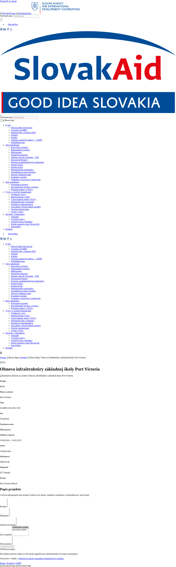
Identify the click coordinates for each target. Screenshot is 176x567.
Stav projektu (6, 534)
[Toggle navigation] (1, 115)
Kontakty (11, 563)
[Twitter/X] (11, 30)
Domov (3, 357)
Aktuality (15, 217)
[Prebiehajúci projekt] (20, 527)
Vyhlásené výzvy (18, 194)
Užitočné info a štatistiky (21, 222)
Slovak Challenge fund (21, 175)
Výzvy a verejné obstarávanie (18, 192)
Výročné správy (18, 219)
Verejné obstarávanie (20, 209)
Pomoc (3, 563)
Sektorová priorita (8, 525)
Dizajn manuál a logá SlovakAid (25, 224)
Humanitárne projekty (20, 150)
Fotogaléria (16, 226)
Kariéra (14, 137)
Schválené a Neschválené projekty (26, 207)
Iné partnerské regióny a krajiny (24, 187)
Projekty (23, 357)
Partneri (14, 135)
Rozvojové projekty (19, 147)
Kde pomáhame (12, 182)
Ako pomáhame (12, 145)
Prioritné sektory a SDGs (22, 189)
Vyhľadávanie (6, 16)
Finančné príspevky (19, 155)
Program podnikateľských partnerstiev (27, 162)
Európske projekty (19, 177)
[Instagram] (1, 30)
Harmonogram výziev (20, 197)
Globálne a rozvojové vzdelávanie (26, 179)
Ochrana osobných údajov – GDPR (26, 140)
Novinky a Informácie (15, 214)
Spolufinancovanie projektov (23, 172)
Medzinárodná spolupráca (22, 170)
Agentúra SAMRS (19, 130)
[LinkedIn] (5, 30)
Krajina (3, 506)
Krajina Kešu (17, 167)
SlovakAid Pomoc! (19, 160)
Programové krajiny (19, 184)
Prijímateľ (4, 515)
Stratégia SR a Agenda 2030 (23, 132)
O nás (8, 125)
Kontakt (9, 229)
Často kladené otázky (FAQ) (23, 199)
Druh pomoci (6, 544)
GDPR (18, 563)
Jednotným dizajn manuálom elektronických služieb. (41, 558)
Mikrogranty (16, 152)
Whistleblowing (18, 142)
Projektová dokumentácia (22, 204)
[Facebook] (8, 30)
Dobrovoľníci (17, 165)
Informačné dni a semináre (22, 202)
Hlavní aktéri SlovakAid (21, 127)
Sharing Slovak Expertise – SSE (25, 157)
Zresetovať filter (7, 547)
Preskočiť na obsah (8, 1)
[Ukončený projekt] (20, 530)
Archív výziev (17, 212)
